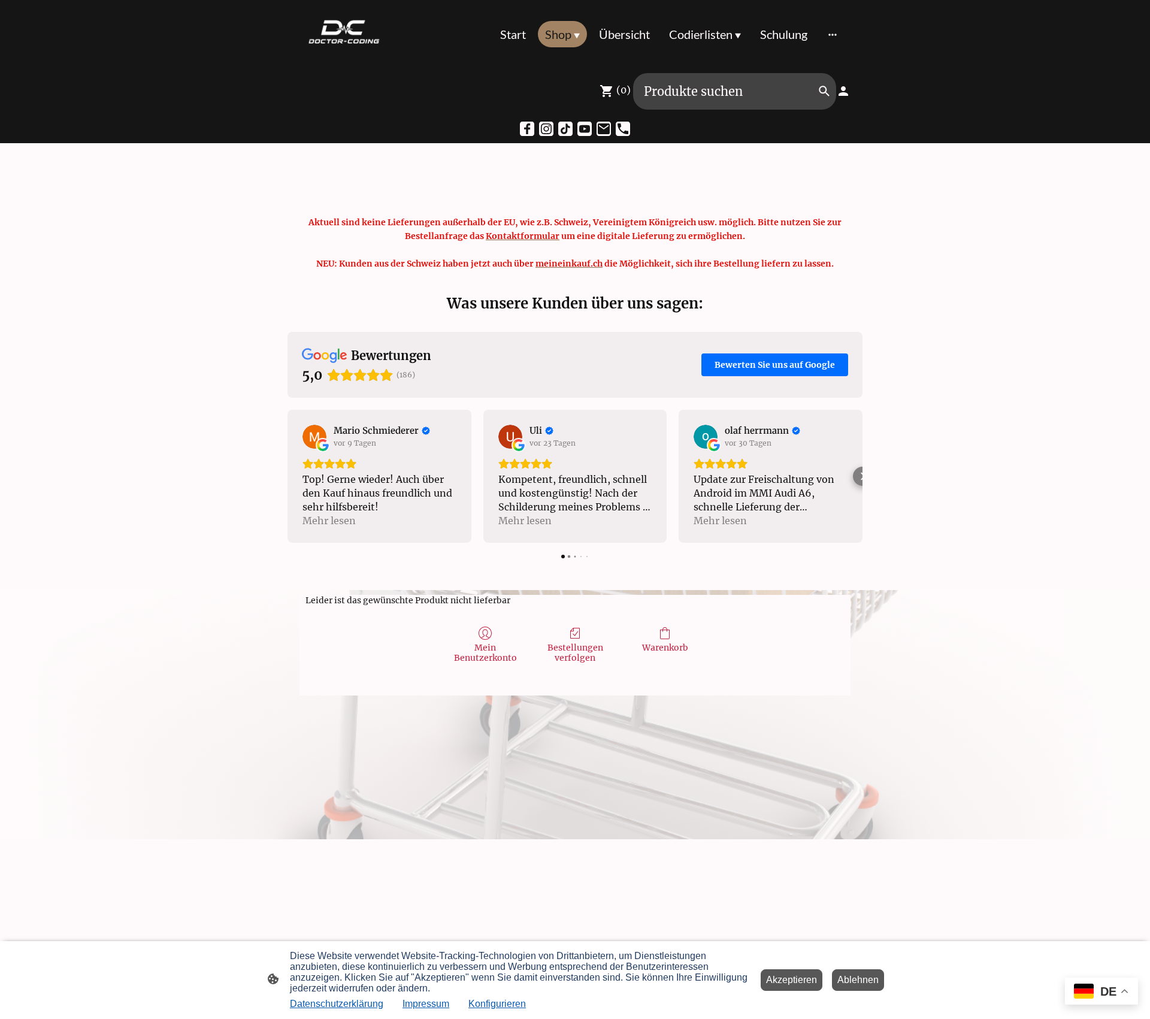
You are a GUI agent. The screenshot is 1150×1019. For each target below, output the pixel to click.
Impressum (425, 1004)
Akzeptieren (791, 980)
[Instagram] (546, 129)
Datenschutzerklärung (336, 1004)
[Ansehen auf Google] (314, 437)
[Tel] (623, 129)
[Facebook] (527, 129)
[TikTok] (565, 129)
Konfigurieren (497, 1004)
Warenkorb (665, 647)
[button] (287, 476)
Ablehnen (858, 980)
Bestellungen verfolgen (575, 652)
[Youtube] (584, 129)
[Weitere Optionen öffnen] (832, 34)
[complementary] (1101, 992)
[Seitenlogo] (343, 34)
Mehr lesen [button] (329, 521)
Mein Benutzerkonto (485, 652)
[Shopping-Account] (843, 91)
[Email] (604, 129)
